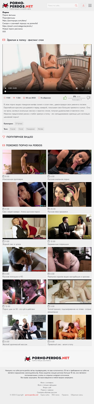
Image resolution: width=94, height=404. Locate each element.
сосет (21, 129)
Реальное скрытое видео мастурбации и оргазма (68, 276)
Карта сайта (45, 395)
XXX (4, 31)
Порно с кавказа (47, 390)
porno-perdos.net (31, 395)
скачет (12, 129)
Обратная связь (77, 395)
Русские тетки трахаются (58, 211)
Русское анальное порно (58, 179)
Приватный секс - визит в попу (60, 344)
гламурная (31, 129)
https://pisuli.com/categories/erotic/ (17, 26)
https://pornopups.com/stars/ (14, 20)
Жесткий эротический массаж (15, 344)
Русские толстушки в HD (13, 276)
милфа (40, 129)
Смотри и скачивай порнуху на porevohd (20, 23)
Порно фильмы (9, 15)
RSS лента (55, 395)
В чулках (19, 123)
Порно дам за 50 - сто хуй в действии (19, 309)
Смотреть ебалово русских (47, 392)
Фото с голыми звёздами (47, 385)
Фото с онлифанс (47, 382)
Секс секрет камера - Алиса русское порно (21, 211)
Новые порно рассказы (12, 28)
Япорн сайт (47, 387)
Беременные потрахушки (58, 244)
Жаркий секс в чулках (12, 244)
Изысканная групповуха (13, 179)
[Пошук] (76, 5)
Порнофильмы (8, 17)
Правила (65, 395)
